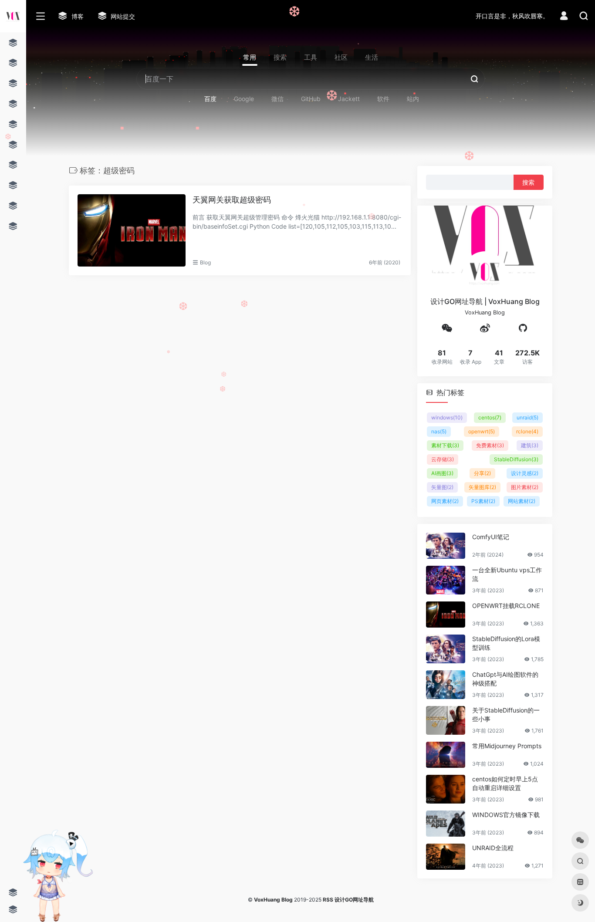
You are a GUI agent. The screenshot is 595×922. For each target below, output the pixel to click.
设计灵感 (524, 472)
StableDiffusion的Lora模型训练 (506, 643)
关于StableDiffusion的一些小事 (506, 714)
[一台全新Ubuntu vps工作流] (445, 579)
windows (447, 417)
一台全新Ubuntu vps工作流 (507, 574)
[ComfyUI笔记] (445, 545)
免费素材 (490, 445)
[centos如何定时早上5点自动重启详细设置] (445, 788)
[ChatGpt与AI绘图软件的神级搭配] (445, 684)
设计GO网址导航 (354, 899)
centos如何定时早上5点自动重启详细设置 (505, 783)
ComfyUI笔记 (490, 536)
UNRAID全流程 (493, 847)
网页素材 (445, 500)
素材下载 (445, 445)
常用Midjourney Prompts (506, 745)
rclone (527, 431)
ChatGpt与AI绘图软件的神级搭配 (505, 678)
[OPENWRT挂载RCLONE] (445, 614)
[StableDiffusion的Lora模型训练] (445, 648)
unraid (527, 417)
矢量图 (442, 486)
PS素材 (483, 500)
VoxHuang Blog (273, 899)
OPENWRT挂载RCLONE (506, 605)
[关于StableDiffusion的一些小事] (445, 720)
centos (489, 417)
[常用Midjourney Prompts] (445, 754)
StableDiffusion (516, 459)
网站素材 (521, 500)
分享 (482, 472)
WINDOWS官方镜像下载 (506, 814)
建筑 (529, 445)
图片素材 (524, 486)
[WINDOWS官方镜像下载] (445, 823)
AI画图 (442, 472)
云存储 (442, 459)
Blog (205, 262)
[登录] (563, 17)
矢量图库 (482, 486)
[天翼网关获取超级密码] (132, 230)
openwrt (481, 431)
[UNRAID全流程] (445, 856)
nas (438, 431)
